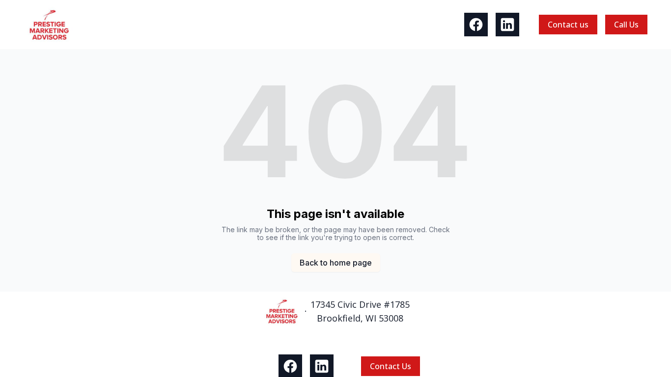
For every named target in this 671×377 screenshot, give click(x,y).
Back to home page (336, 263)
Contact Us (390, 366)
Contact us (568, 24)
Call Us (626, 24)
